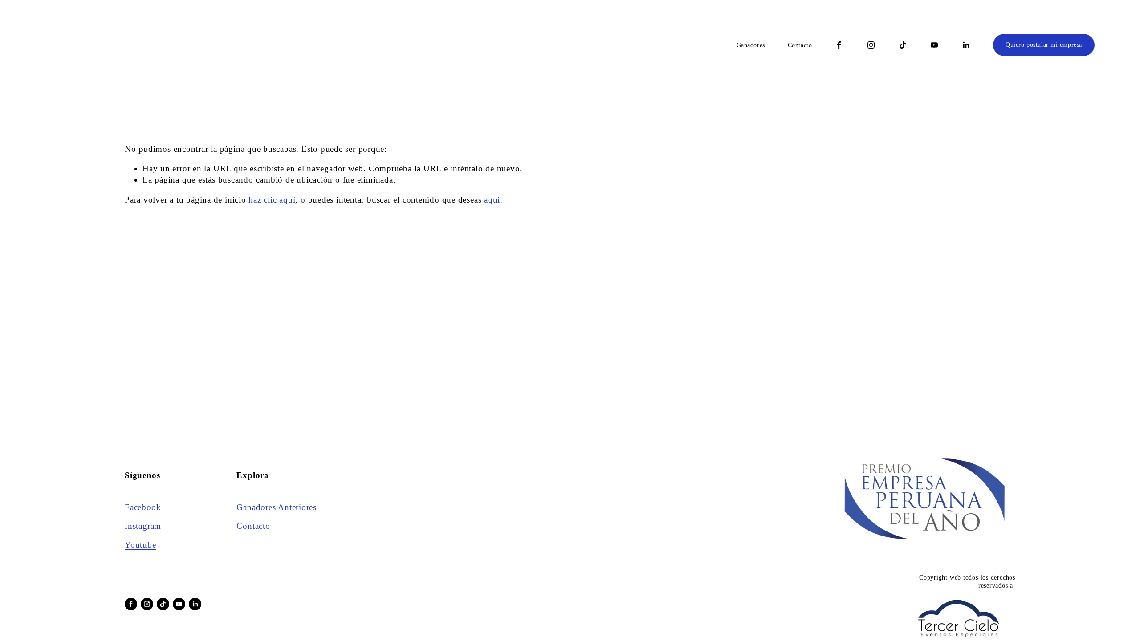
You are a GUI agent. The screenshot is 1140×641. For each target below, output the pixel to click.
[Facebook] (839, 45)
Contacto (800, 45)
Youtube (140, 544)
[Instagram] (871, 45)
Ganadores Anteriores (276, 507)
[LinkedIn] (965, 45)
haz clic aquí (271, 199)
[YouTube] (934, 45)
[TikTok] (902, 45)
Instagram (143, 526)
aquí (492, 199)
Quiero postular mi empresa (1044, 44)
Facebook (143, 507)
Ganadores (751, 45)
